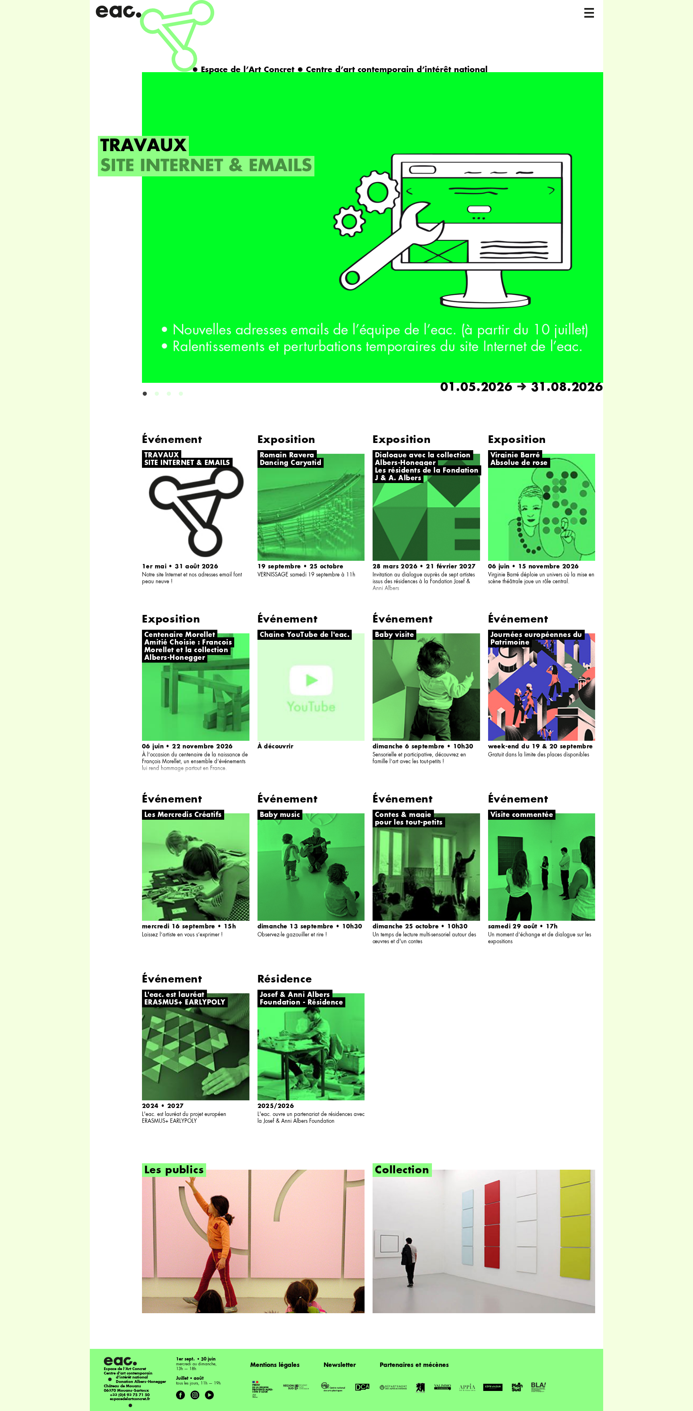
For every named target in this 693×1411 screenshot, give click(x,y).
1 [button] (145, 394)
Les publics (174, 1171)
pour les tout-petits (409, 823)
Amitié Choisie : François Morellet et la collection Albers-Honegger (188, 650)
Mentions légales (275, 1365)
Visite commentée (521, 815)
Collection (402, 1171)
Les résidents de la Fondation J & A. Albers (427, 475)
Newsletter (340, 1365)
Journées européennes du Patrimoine (536, 639)
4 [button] (181, 394)
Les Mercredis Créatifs (183, 815)
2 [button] (157, 394)
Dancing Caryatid (291, 463)
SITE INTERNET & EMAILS (206, 166)
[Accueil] (155, 36)
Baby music (280, 815)
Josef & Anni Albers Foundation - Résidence (301, 999)
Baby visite (394, 635)
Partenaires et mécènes (414, 1365)
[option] (350, 233)
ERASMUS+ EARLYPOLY (184, 1003)
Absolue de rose (519, 463)
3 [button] (169, 394)
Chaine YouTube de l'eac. (305, 635)
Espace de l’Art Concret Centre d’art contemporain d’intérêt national (340, 70)
